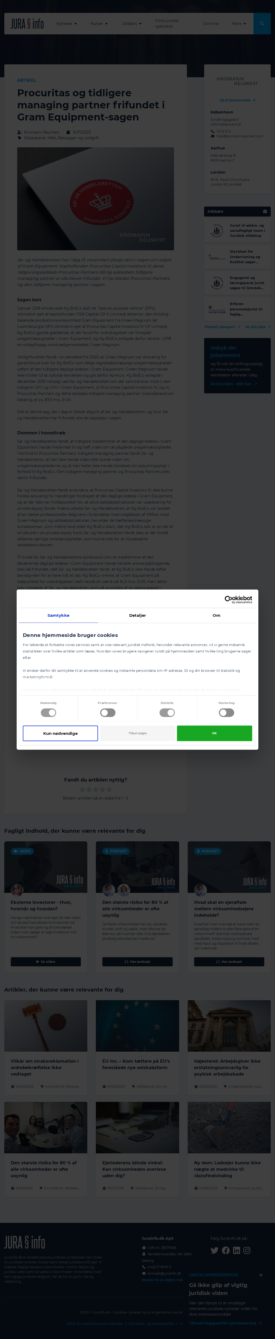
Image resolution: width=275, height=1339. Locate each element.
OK (214, 733)
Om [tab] (216, 615)
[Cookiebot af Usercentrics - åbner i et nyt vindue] (228, 600)
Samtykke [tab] (58, 615)
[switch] (107, 712)
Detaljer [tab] (137, 615)
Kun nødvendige (60, 733)
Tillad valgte (138, 733)
